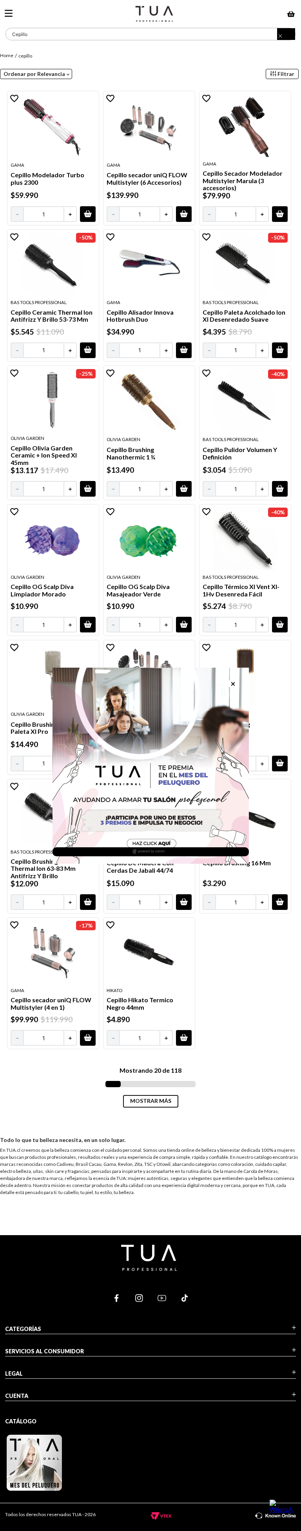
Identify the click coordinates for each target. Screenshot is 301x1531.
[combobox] (150, 34)
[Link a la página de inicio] (7, 55)
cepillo (25, 56)
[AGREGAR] (88, 214)
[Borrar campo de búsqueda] (286, 36)
